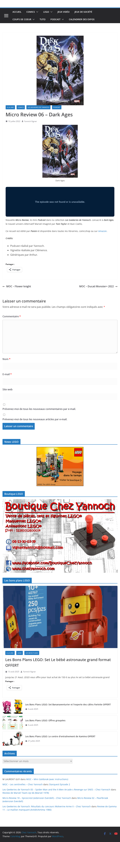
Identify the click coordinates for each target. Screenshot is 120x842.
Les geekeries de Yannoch (38, 107)
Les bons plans (32, 653)
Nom (6, 359)
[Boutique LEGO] (60, 536)
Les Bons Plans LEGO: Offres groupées (45, 720)
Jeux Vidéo (64, 11)
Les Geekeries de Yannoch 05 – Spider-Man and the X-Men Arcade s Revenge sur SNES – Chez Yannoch (56, 789)
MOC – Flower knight (18, 286)
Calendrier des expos (82, 19)
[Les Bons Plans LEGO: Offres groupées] (12, 723)
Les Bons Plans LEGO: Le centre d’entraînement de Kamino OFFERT (60, 736)
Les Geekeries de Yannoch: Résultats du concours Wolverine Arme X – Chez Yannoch (46, 806)
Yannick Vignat (30, 121)
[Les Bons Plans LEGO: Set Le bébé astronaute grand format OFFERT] (60, 617)
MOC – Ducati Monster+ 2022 (96, 286)
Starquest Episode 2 (59, 784)
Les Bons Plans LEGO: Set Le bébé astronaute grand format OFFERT (58, 662)
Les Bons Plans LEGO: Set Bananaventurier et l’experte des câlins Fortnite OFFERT (68, 704)
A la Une (10, 107)
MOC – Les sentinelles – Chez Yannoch (22, 784)
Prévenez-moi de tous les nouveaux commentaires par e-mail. (39, 409)
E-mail (7, 374)
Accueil (16, 11)
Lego (46, 11)
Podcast (55, 19)
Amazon (102, 231)
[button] (36, 12)
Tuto (42, 19)
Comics (30, 11)
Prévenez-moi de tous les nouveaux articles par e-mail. (34, 419)
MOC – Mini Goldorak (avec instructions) (47, 779)
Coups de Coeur (21, 19)
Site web (7, 389)
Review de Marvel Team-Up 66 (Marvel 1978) (25, 792)
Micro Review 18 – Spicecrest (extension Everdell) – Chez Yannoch (36, 797)
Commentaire (11, 316)
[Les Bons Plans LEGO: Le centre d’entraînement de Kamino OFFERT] (12, 739)
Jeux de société (83, 11)
